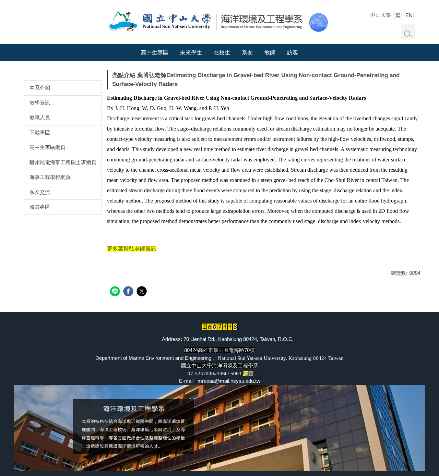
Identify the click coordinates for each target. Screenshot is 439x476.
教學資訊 (39, 103)
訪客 (292, 53)
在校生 (222, 53)
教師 (269, 53)
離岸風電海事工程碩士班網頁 (62, 162)
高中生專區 (154, 53)
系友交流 (39, 192)
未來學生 (191, 53)
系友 (247, 53)
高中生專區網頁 (47, 147)
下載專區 (39, 132)
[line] (116, 292)
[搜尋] (408, 34)
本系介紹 (39, 87)
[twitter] (143, 292)
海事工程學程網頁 (50, 177)
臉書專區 (39, 207)
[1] (218, 20)
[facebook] (129, 292)
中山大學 (380, 15)
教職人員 (39, 117)
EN (409, 15)
